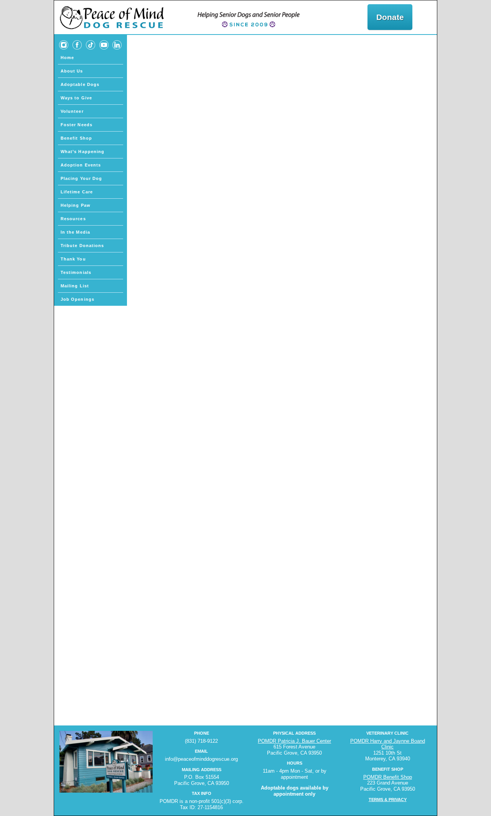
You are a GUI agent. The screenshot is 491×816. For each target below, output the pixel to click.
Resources (73, 218)
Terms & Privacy (388, 799)
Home (67, 57)
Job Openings (77, 299)
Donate (390, 17)
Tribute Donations (82, 245)
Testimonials (76, 272)
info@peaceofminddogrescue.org (201, 759)
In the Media (75, 232)
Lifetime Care (77, 192)
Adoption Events (81, 165)
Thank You (73, 259)
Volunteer (72, 111)
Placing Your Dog (81, 178)
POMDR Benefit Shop (387, 777)
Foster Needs (76, 124)
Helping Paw (76, 205)
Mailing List (75, 286)
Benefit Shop (76, 138)
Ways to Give (76, 98)
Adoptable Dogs (80, 84)
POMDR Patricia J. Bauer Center (294, 741)
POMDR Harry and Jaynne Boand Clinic (387, 744)
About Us (72, 71)
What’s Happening (83, 151)
